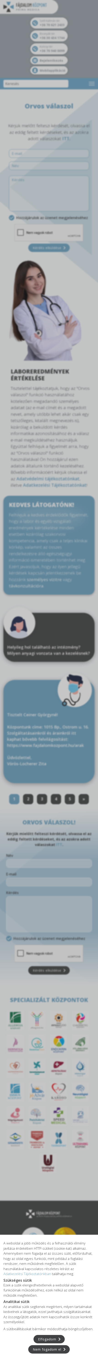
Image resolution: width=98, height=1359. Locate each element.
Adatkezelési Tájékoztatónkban (27, 1273)
